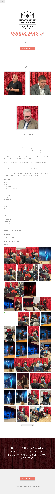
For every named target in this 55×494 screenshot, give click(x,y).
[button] (10, 255)
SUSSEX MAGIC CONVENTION (28, 33)
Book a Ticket (28, 48)
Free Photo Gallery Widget (28, 425)
